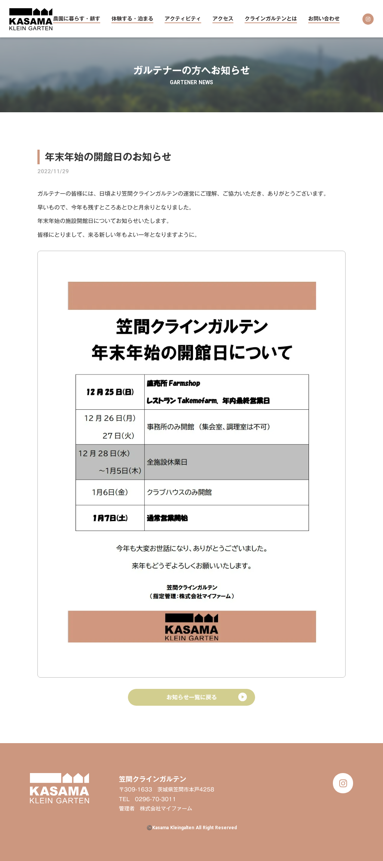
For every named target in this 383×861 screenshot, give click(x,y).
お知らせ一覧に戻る (191, 697)
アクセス (222, 19)
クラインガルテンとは (271, 19)
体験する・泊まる (132, 19)
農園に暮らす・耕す (76, 19)
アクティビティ (183, 19)
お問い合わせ (324, 19)
